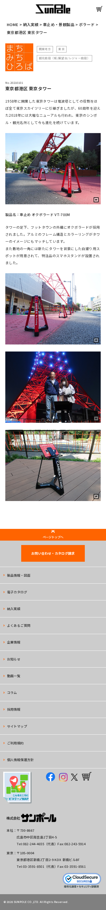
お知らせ (13, 659)
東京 (61, 49)
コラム (12, 692)
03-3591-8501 (33, 866)
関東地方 (45, 49)
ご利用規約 (15, 743)
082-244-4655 (33, 843)
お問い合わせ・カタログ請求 (53, 553)
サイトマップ (17, 726)
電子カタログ (17, 592)
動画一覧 (13, 675)
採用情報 (13, 709)
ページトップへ (53, 537)
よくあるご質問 (19, 625)
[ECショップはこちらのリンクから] (99, 9)
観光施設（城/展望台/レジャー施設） (64, 58)
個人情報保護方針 (20, 759)
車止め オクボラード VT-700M (45, 214)
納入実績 (13, 608)
